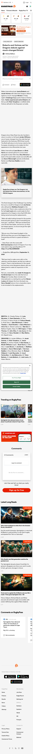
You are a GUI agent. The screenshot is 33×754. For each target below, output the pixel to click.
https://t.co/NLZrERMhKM (10, 249)
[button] (31, 10)
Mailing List (19, 699)
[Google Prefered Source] (24, 85)
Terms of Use (5, 732)
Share (14, 84)
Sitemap (4, 709)
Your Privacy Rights (16, 378)
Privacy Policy (5, 729)
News (3, 10)
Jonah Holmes (6, 93)
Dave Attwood (25, 325)
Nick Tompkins (14, 102)
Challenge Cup (11, 98)
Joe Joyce (22, 331)
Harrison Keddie (14, 161)
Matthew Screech (18, 207)
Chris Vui (4, 327)
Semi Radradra (15, 318)
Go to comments (9, 635)
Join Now (19, 692)
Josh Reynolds (14, 353)
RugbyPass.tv (20, 696)
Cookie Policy (5, 735)
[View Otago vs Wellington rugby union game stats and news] (5, 18)
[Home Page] (8, 6)
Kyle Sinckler (13, 325)
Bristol (20, 96)
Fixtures (4, 696)
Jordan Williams (24, 137)
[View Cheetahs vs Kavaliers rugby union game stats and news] (16, 18)
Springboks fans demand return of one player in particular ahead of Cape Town (11, 624)
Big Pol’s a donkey (9, 630)
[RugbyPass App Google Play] (23, 677)
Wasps (3, 277)
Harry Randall (5, 283)
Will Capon (22, 329)
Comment (7, 84)
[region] (16, 376)
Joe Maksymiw (17, 355)
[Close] (30, 365)
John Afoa (12, 331)
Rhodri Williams (6, 345)
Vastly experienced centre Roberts (16, 100)
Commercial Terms (7, 739)
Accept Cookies (16, 386)
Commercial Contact (19, 733)
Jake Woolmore (17, 322)
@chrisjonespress (7, 245)
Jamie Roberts (21, 91)
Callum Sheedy (25, 320)
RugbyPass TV (23, 10)
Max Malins (25, 333)
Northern (18, 706)
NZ (17, 716)
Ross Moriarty (24, 155)
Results (4, 699)
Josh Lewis (10, 211)
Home (3, 692)
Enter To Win (21, 31)
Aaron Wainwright (10, 159)
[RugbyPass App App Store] (10, 677)
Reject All (16, 382)
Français (18, 719)
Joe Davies (27, 205)
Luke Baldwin (13, 357)
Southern (18, 709)
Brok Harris (22, 345)
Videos (4, 706)
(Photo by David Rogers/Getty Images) (13, 79)
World (18, 713)
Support (18, 729)
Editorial (18, 737)
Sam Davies (24, 343)
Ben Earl (26, 327)
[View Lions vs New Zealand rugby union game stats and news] (26, 18)
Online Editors (10, 54)
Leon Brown (18, 150)
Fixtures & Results (11, 10)
